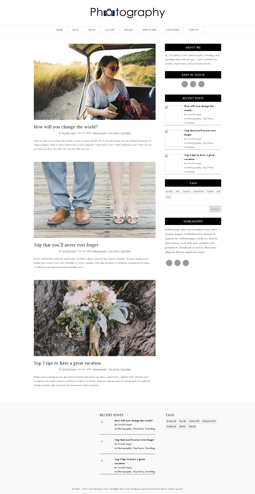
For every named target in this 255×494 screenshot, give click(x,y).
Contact (194, 30)
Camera (186, 191)
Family (210, 191)
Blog (76, 30)
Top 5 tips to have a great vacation (67, 363)
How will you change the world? (66, 127)
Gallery (110, 30)
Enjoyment (199, 191)
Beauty (169, 191)
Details (128, 30)
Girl (218, 191)
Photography (100, 133)
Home (59, 30)
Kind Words (149, 30)
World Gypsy (69, 133)
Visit (168, 197)
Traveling (126, 133)
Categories (172, 30)
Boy (178, 191)
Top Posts (113, 133)
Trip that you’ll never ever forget (66, 245)
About (91, 30)
